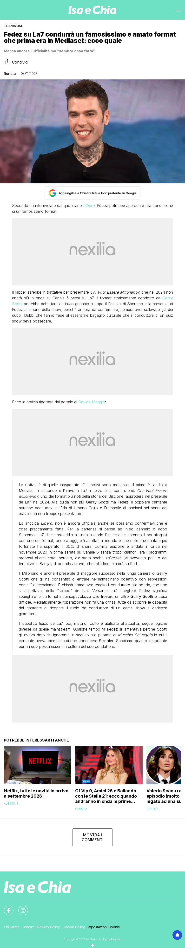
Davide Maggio (91, 402)
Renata (10, 73)
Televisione (13, 26)
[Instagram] (20, 907)
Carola (81, 809)
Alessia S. (11, 803)
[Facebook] (6, 907)
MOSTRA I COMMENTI (92, 837)
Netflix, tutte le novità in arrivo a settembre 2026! (36, 793)
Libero (89, 205)
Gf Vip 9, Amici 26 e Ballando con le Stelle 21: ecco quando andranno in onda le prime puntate (106, 796)
